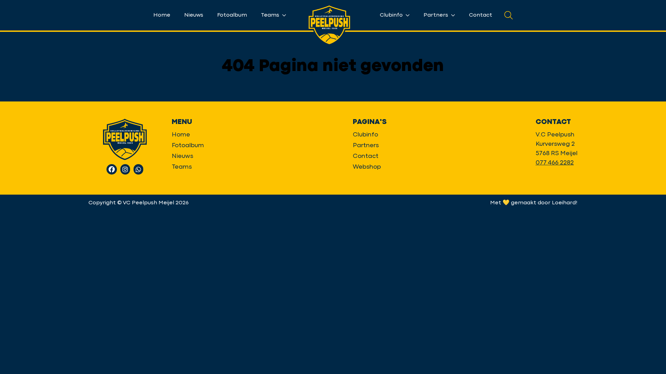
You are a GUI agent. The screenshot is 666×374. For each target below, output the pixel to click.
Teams (271, 15)
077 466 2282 (555, 163)
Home (161, 15)
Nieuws (193, 15)
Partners (437, 15)
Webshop (367, 167)
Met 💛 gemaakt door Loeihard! (534, 203)
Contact (480, 15)
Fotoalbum (232, 15)
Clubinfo (392, 15)
